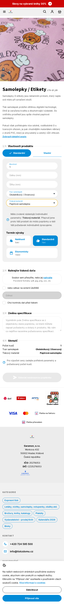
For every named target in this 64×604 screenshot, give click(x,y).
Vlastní (47, 153)
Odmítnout (32, 589)
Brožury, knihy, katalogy (17, 513)
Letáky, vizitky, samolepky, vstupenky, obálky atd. (31, 506)
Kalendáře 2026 (47, 519)
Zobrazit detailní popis (14, 136)
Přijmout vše (32, 598)
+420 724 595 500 (21, 544)
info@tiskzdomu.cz (21, 551)
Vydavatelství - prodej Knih (19, 519)
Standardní (19, 153)
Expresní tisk (11, 500)
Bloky (7, 526)
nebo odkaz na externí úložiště (23, 288)
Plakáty (39, 513)
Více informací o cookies (32, 582)
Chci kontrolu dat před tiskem (22, 302)
